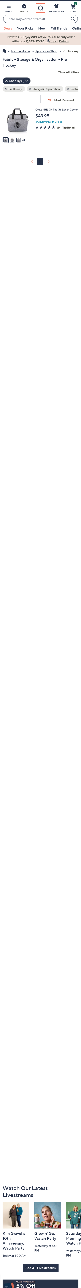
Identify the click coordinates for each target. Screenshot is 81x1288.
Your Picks (25, 28)
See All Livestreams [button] (40, 1268)
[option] (40, 39)
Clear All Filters (68, 72)
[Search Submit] (73, 19)
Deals (7, 28)
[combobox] (36, 19)
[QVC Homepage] (4, 51)
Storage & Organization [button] (46, 89)
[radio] (5, 140)
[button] (8, 9)
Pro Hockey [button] (15, 89)
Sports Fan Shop (46, 51)
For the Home (20, 51)
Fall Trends (59, 28)
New (42, 28)
